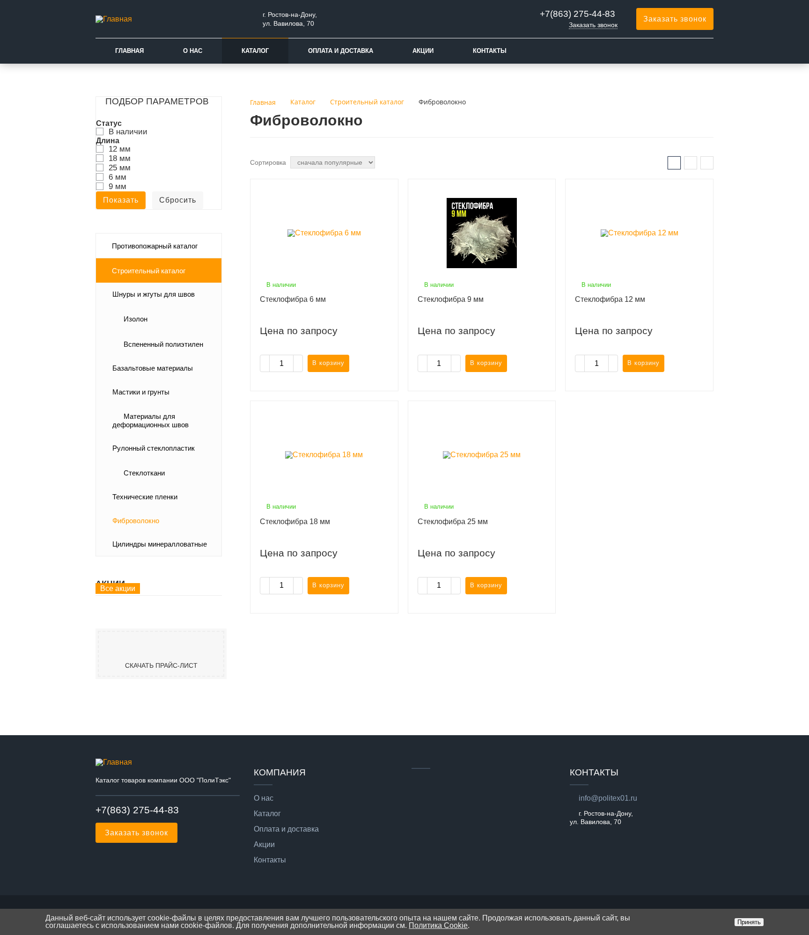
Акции (423, 50)
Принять (749, 922)
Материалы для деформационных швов (150, 421)
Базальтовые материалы (152, 368)
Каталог (255, 50)
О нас (192, 50)
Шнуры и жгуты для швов (153, 294)
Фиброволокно (135, 521)
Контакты (490, 50)
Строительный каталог (148, 271)
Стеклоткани (144, 473)
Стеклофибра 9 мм (451, 299)
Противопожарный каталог (155, 246)
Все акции (117, 588)
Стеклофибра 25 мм (453, 522)
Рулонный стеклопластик (153, 448)
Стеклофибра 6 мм (293, 299)
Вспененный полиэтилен (163, 344)
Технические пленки (144, 497)
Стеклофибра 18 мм (295, 522)
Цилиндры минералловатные (159, 544)
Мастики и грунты (140, 392)
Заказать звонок (593, 25)
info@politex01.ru (608, 798)
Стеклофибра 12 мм (610, 299)
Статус (109, 123)
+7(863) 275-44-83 (577, 14)
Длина (107, 141)
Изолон (135, 319)
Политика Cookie (438, 925)
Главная (129, 50)
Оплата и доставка (340, 50)
